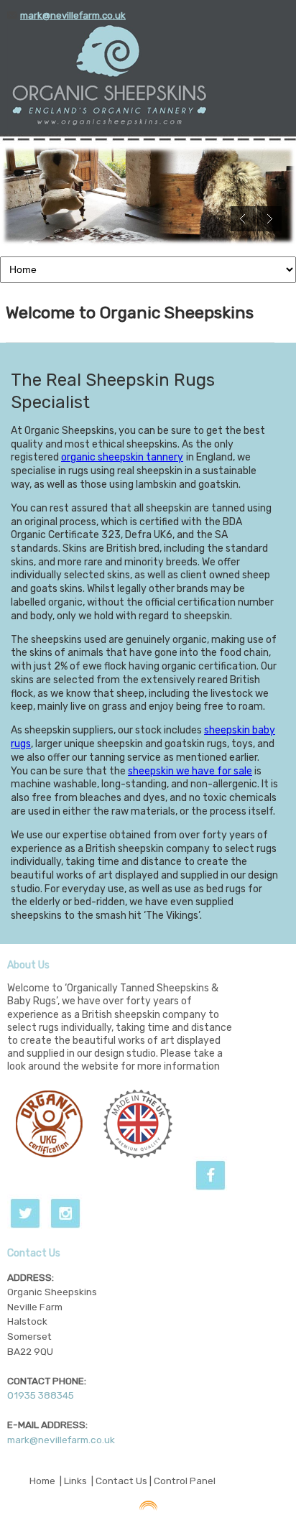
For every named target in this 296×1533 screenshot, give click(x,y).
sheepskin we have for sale (190, 771)
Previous (243, 218)
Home (42, 1480)
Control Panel (185, 1480)
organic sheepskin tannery (122, 457)
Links (75, 1480)
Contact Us (121, 1480)
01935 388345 (40, 1395)
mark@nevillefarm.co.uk (61, 1439)
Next (269, 218)
